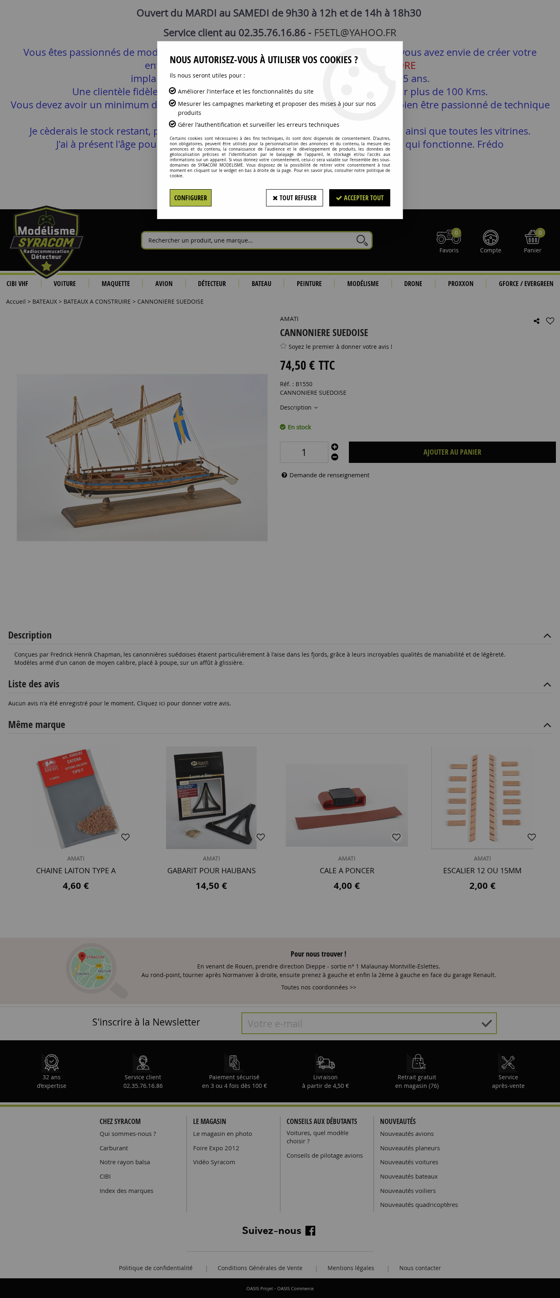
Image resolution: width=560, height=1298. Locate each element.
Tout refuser (297, 197)
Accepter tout (363, 197)
